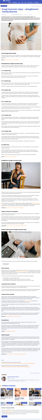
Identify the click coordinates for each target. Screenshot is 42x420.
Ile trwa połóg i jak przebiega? (10, 331)
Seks (25, 2)
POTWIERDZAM (4, 416)
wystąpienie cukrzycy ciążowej (21, 271)
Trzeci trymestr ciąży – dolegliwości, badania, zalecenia (16, 354)
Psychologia (36, 2)
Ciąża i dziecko (30, 2)
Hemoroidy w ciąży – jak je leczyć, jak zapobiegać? (14, 207)
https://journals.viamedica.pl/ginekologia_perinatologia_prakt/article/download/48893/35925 (18, 363)
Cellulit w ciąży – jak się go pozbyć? (10, 156)
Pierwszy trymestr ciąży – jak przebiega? (11, 59)
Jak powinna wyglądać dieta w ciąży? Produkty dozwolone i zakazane (35, 398)
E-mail (13, 378)
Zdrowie (9, 2)
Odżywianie (14, 2)
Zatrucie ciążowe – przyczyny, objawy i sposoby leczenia (16, 225)
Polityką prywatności (9, 411)
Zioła (19, 2)
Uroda (22, 2)
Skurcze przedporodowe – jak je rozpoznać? (13, 316)
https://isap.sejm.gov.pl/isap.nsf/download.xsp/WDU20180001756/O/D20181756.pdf (15, 366)
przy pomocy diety (27, 300)
